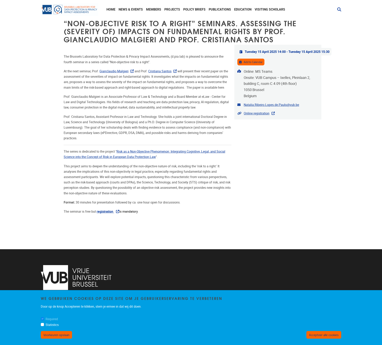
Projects (172, 9)
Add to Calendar (253, 62)
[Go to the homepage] (69, 9)
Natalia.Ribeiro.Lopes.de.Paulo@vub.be (271, 105)
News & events (131, 9)
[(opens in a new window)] (76, 277)
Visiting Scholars (270, 9)
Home (110, 9)
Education (242, 9)
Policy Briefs (194, 9)
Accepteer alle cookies (324, 334)
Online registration (256, 113)
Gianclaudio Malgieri (114, 71)
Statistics (52, 325)
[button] (337, 9)
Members (153, 9)
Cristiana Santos (160, 71)
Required (52, 319)
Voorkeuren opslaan (56, 334)
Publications (220, 9)
